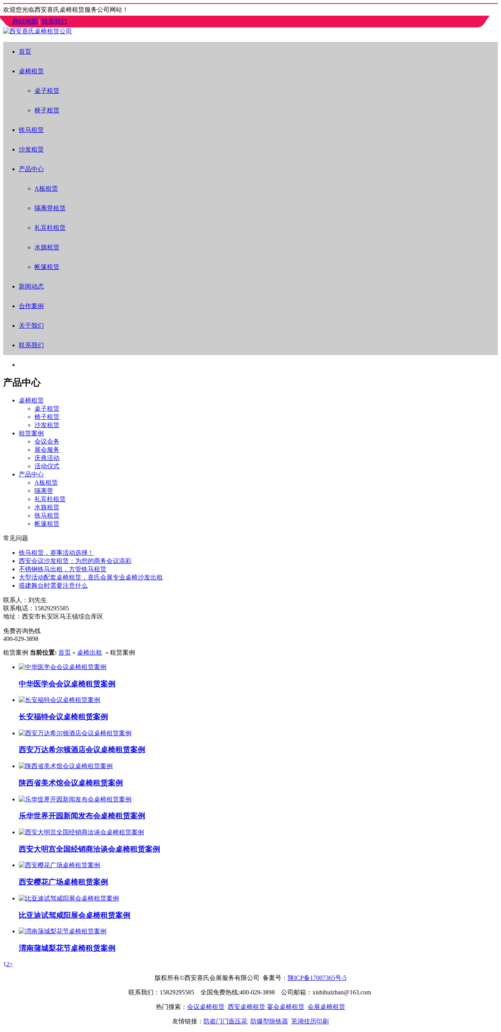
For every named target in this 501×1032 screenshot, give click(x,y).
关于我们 (31, 325)
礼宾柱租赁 (50, 227)
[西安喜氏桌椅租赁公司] (37, 31)
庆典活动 (46, 458)
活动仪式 (46, 466)
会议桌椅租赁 (206, 1006)
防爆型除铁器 (269, 1021)
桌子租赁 (46, 90)
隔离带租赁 (50, 208)
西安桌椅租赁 (246, 1006)
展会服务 (46, 449)
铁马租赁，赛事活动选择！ (56, 552)
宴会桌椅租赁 (286, 1006)
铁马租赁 (31, 129)
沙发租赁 (31, 149)
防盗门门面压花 (225, 1021)
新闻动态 (31, 286)
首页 (25, 51)
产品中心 (31, 169)
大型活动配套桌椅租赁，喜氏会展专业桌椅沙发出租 (91, 577)
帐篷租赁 (46, 266)
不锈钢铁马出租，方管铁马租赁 (62, 569)
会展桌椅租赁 (326, 1006)
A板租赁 (46, 188)
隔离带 (43, 490)
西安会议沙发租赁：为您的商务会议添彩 (75, 560)
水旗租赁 (46, 247)
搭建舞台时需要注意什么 (53, 585)
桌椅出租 (89, 652)
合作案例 (31, 306)
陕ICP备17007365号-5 (317, 977)
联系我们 (54, 21)
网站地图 (25, 21)
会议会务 (46, 441)
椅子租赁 (46, 110)
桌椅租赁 (31, 71)
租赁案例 (31, 433)
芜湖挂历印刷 (310, 1021)
